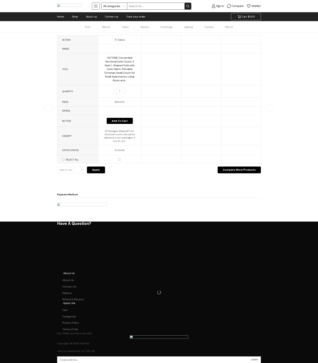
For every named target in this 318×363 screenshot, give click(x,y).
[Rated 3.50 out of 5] (119, 110)
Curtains (209, 26)
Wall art (106, 26)
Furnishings (167, 26)
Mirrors (229, 26)
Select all (72, 159)
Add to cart (120, 121)
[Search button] (188, 6)
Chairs (125, 26)
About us (91, 16)
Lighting (188, 26)
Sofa (87, 26)
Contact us (111, 16)
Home (60, 16)
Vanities (144, 26)
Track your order (135, 16)
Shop (75, 16)
